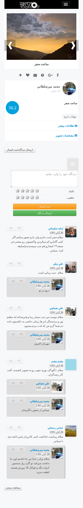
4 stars (22, 190)
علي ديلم (58, 263)
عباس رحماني (55, 427)
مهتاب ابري (70, 116)
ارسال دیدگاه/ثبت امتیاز (20, 149)
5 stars (17, 190)
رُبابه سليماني (55, 228)
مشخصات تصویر (65, 135)
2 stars (32, 190)
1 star (37, 190)
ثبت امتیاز (44, 206)
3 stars (27, 190)
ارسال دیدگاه (44, 213)
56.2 (12, 107)
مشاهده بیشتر (13, 488)
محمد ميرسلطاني (39, 281)
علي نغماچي (56, 308)
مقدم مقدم (57, 361)
